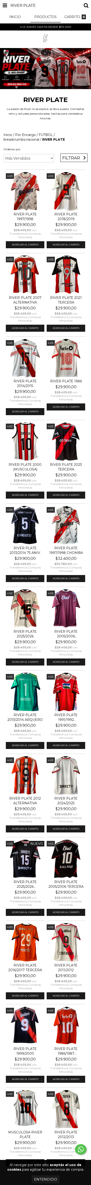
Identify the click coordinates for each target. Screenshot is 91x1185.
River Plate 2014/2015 (25, 383)
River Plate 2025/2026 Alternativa (25, 884)
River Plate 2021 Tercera (66, 300)
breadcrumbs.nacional (21, 139)
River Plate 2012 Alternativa (25, 800)
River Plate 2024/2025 (65, 800)
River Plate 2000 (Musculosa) (25, 467)
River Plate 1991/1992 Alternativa (66, 717)
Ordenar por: (12, 149)
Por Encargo (25, 135)
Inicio (8, 135)
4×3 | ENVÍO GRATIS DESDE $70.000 (45, 27)
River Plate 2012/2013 (65, 1134)
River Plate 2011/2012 (65, 967)
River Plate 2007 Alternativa (25, 300)
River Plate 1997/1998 (25, 216)
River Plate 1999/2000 (25, 1051)
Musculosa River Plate (25, 1134)
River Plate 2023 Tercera (66, 467)
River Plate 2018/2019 (65, 216)
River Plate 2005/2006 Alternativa (66, 634)
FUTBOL (46, 135)
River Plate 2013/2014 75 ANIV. (25, 550)
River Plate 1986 (66, 381)
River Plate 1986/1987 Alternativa (66, 1051)
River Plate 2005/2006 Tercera (66, 884)
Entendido (45, 1179)
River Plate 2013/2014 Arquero (25, 717)
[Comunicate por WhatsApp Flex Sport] (80, 1149)
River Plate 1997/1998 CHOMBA (66, 550)
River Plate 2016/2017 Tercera (25, 967)
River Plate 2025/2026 (25, 633)
